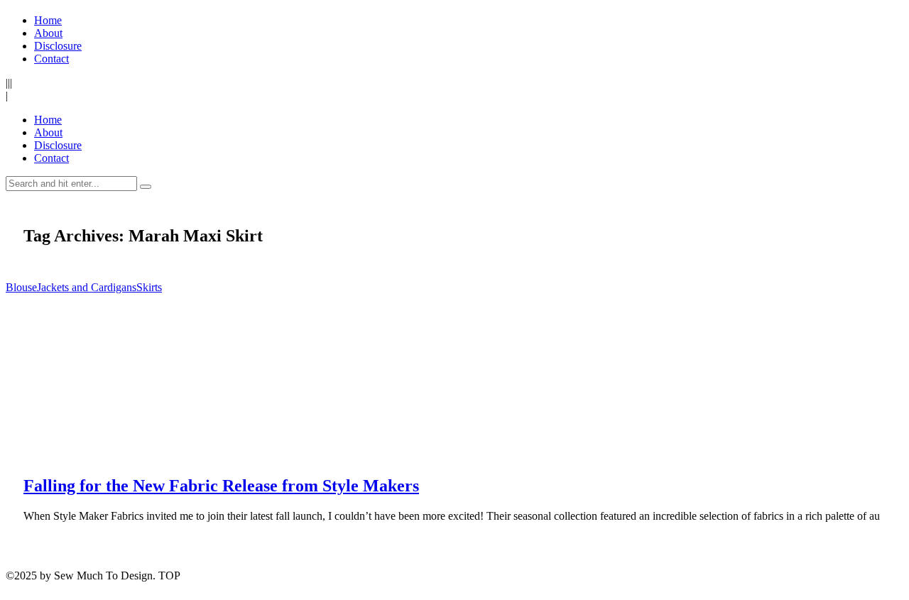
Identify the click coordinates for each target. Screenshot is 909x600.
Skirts (149, 287)
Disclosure (58, 46)
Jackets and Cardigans (86, 287)
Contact (51, 59)
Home (48, 20)
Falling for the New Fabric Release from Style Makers (221, 485)
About (48, 33)
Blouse (21, 287)
